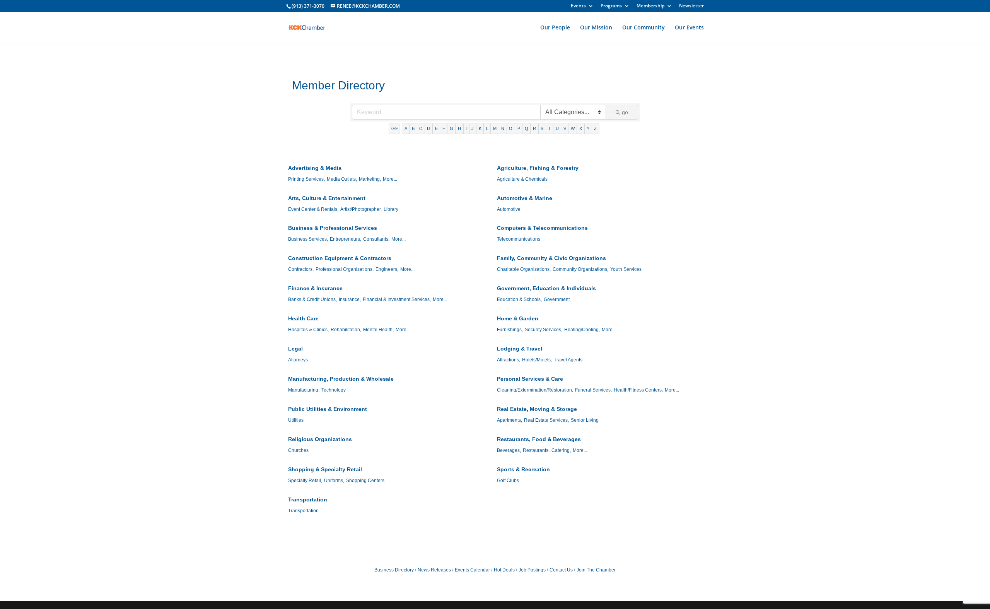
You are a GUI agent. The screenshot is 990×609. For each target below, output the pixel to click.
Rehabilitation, (346, 329)
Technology (333, 390)
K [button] (480, 128)
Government (557, 299)
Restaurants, (536, 450)
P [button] (518, 128)
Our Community (643, 28)
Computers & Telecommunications (542, 228)
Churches (298, 450)
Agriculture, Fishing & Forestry (538, 168)
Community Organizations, (580, 269)
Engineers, (387, 269)
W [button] (573, 128)
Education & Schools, (519, 299)
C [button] (420, 128)
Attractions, (508, 360)
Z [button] (595, 128)
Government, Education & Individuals (546, 288)
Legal (295, 349)
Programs (611, 6)
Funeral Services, (593, 390)
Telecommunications (518, 239)
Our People (555, 28)
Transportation (307, 499)
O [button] (510, 128)
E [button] (436, 128)
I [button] (466, 128)
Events (578, 6)
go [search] (625, 112)
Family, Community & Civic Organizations (551, 258)
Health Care (303, 318)
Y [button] (588, 128)
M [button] (495, 128)
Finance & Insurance (315, 288)
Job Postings (532, 570)
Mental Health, (378, 329)
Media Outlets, (342, 179)
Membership (650, 6)
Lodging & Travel (519, 349)
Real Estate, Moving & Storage (537, 409)
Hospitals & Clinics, (308, 329)
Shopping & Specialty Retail (325, 469)
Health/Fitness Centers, (638, 390)
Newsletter (691, 6)
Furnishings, (510, 329)
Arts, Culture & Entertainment (326, 198)
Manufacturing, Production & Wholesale (341, 379)
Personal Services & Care (530, 379)
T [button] (549, 128)
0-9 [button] (394, 128)
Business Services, (308, 239)
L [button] (487, 128)
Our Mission (596, 28)
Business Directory (394, 570)
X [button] (580, 128)
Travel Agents (568, 360)
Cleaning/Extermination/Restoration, (535, 390)
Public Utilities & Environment (327, 409)
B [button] (413, 128)
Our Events (689, 28)
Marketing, (370, 179)
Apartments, (509, 420)
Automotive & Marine (524, 198)
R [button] (534, 128)
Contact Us (561, 570)
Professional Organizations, (345, 269)
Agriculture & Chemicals (522, 179)
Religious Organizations (320, 439)
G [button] (451, 128)
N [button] (502, 128)
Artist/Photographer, (361, 209)
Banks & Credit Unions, (312, 299)
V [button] (564, 128)
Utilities (296, 420)
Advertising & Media (314, 168)
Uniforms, (334, 480)
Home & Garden (517, 318)
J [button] (472, 128)
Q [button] (526, 128)
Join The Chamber (596, 570)
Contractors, (301, 269)
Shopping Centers (365, 480)
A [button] (406, 128)
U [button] (557, 128)
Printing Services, (306, 179)
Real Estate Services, (546, 420)
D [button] (428, 128)
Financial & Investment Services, (397, 299)
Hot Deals (504, 570)
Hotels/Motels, (537, 360)
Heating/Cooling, (582, 329)
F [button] (443, 128)
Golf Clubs (508, 480)
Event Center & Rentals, (313, 209)
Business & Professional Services (332, 228)
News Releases (434, 570)
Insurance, (350, 299)
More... (390, 179)
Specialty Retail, (305, 480)
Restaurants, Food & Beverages (539, 439)
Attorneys (298, 360)
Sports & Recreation (523, 469)
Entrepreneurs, (345, 239)
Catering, (561, 450)
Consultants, (376, 239)
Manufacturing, (303, 390)
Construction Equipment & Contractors (339, 258)
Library (391, 209)
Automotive (509, 209)
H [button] (459, 128)
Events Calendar (472, 570)
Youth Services (626, 269)
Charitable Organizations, (524, 269)
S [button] (542, 128)
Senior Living (585, 420)
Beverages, (509, 450)
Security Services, (543, 329)
